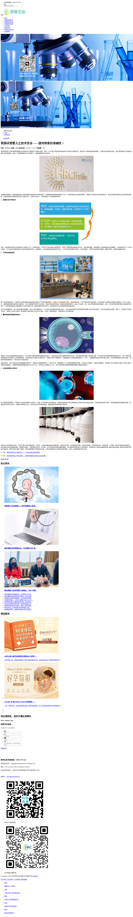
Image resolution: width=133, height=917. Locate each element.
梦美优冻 (7, 27)
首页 (5, 18)
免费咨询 (4, 748)
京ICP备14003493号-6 (13, 776)
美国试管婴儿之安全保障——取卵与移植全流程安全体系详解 (26, 456)
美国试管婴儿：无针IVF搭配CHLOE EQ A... (19, 600)
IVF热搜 (7, 25)
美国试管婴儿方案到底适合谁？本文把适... (18, 602)
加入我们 (10, 879)
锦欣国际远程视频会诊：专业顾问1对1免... (18, 594)
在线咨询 (6, 138)
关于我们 (4, 879)
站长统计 (35, 876)
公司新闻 (17, 879)
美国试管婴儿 (8, 20)
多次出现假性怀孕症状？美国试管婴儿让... (18, 603)
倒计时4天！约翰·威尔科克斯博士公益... (17, 607)
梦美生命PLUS (9, 29)
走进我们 (7, 31)
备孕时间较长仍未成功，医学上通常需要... (18, 605)
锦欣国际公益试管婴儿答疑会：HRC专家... (18, 596)
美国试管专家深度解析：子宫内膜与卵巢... (18, 598)
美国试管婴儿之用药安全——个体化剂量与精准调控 (23, 452)
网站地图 (24, 879)
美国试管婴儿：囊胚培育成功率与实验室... (18, 609)
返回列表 (4, 459)
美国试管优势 (8, 24)
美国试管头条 (8, 22)
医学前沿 (7, 134)
